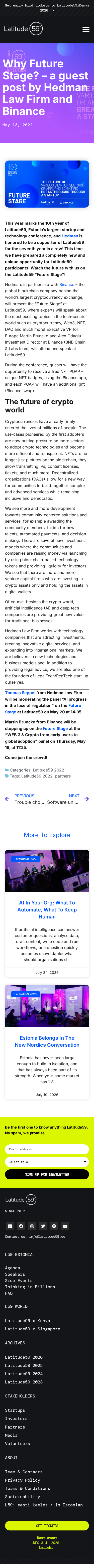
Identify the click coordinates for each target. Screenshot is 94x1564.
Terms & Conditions (27, 1488)
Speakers (15, 1274)
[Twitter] (43, 1226)
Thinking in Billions (30, 1287)
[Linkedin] (10, 1226)
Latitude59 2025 (24, 1365)
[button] (85, 29)
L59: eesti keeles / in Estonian (44, 1505)
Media (11, 1435)
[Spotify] (54, 1226)
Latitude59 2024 (24, 1373)
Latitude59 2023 (24, 1382)
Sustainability (22, 1496)
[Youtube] (65, 1226)
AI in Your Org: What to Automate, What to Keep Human (47, 910)
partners (63, 775)
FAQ (9, 1293)
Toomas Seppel (20, 692)
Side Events (19, 1280)
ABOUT (11, 1457)
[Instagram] (32, 1226)
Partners (15, 1427)
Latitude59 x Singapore (34, 1329)
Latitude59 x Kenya (27, 1320)
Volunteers (17, 1443)
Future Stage (55, 728)
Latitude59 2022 (48, 769)
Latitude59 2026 (24, 1357)
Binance (66, 284)
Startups (15, 1410)
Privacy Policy (22, 1480)
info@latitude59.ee (47, 1236)
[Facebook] (21, 1226)
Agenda (12, 1268)
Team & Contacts (24, 1472)
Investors (16, 1418)
